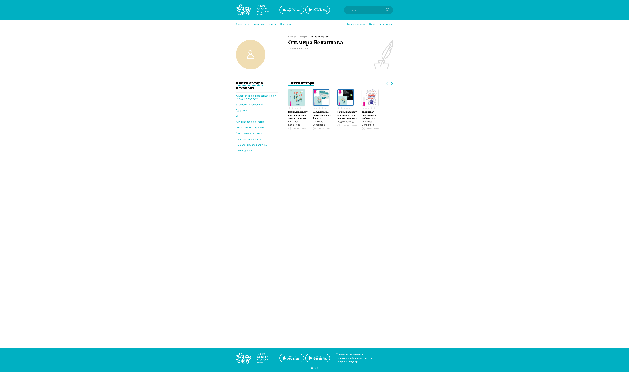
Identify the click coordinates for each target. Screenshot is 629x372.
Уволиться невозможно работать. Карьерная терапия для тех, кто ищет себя (371, 115)
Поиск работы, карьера (249, 133)
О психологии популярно (250, 127)
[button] (242, 24)
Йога (238, 116)
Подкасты (258, 24)
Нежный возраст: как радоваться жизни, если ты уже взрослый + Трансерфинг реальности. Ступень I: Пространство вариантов (347, 115)
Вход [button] (372, 24)
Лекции (272, 24)
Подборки (285, 24)
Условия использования (349, 354)
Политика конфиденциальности (354, 358)
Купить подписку (355, 24)
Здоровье (241, 110)
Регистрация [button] (386, 24)
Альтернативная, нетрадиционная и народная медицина (256, 97)
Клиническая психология (250, 121)
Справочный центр (347, 361)
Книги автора (301, 83)
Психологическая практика (251, 144)
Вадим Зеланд (345, 121)
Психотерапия (244, 150)
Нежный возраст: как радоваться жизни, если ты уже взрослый (298, 115)
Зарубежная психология (249, 104)
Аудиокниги (242, 24)
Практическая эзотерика (250, 139)
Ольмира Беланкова (294, 123)
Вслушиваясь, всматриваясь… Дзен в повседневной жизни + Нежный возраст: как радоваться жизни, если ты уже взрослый (322, 115)
